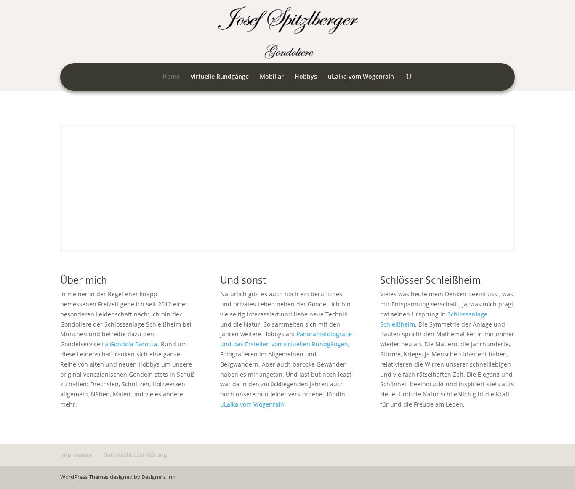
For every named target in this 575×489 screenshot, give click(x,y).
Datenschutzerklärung (135, 455)
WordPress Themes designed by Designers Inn (118, 477)
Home (171, 77)
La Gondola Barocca (129, 344)
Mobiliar (272, 77)
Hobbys (306, 77)
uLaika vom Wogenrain (361, 77)
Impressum (76, 455)
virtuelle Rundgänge (220, 77)
